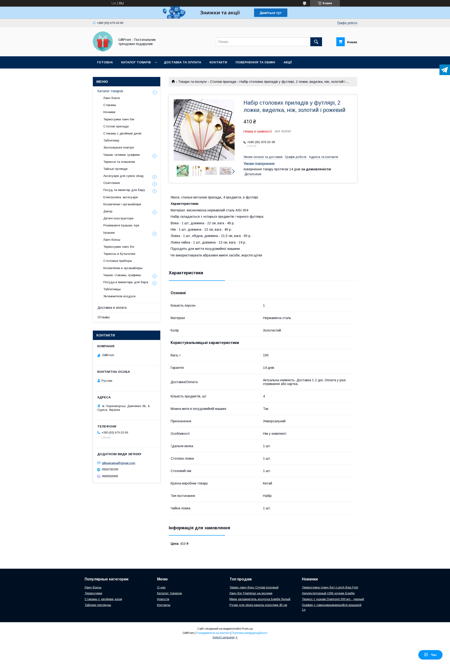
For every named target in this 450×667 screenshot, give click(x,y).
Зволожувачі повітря (118, 147)
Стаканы (109, 105)
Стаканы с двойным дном (122, 133)
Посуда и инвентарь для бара (125, 282)
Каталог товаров (110, 91)
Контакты (163, 605)
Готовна (105, 62)
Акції (288, 62)
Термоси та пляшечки (119, 162)
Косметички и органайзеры (122, 268)
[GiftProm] (103, 50)
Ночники (109, 112)
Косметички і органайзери (122, 204)
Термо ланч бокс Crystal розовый (253, 587)
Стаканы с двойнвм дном (103, 599)
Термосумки (93, 593)
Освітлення (111, 183)
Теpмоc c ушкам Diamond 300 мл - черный (333, 599)
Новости (163, 599)
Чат (434, 655)
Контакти (218, 62)
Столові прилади (223, 82)
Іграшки (109, 232)
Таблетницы (112, 289)
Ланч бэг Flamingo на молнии (250, 593)
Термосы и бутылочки (119, 253)
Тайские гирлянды (98, 605)
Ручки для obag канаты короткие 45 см (258, 605)
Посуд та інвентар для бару (124, 190)
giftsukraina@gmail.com (118, 463)
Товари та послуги (192, 82)
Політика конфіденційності (249, 633)
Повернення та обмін (255, 62)
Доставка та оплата (182, 62)
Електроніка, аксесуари (120, 197)
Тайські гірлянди (115, 169)
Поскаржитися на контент (213, 633)
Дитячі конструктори (118, 218)
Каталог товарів (136, 62)
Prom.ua (247, 628)
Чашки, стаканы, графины (122, 275)
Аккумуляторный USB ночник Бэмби (328, 593)
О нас (161, 587)
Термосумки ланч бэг (119, 246)
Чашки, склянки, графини (121, 154)
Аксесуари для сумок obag (123, 176)
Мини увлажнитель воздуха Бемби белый (259, 599)
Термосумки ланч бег (119, 119)
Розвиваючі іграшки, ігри (121, 225)
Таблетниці (111, 140)
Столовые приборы (117, 261)
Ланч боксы (111, 239)
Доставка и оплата (112, 307)
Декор (107, 211)
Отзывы (104, 317)
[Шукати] (316, 41)
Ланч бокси (111, 98)
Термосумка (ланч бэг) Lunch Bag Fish (330, 587)
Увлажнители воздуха (119, 296)
